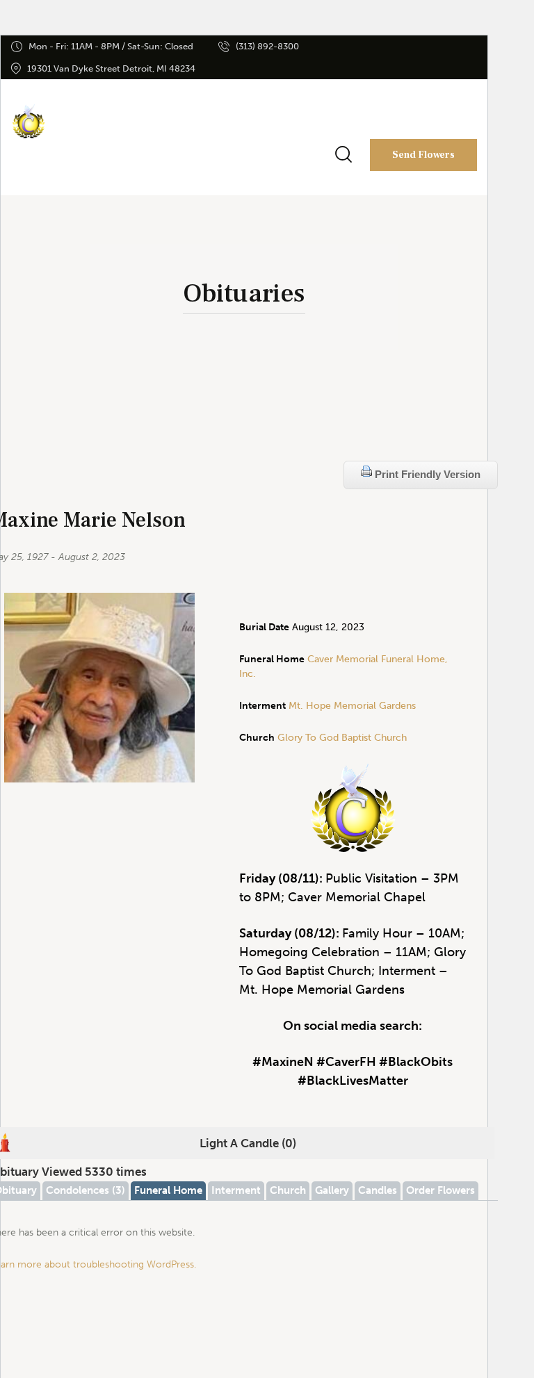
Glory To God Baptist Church (341, 738)
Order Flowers (440, 1190)
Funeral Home (168, 1190)
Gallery (332, 1190)
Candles (377, 1190)
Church (288, 1190)
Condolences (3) (85, 1190)
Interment (236, 1190)
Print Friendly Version (426, 474)
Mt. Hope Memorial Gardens (352, 706)
